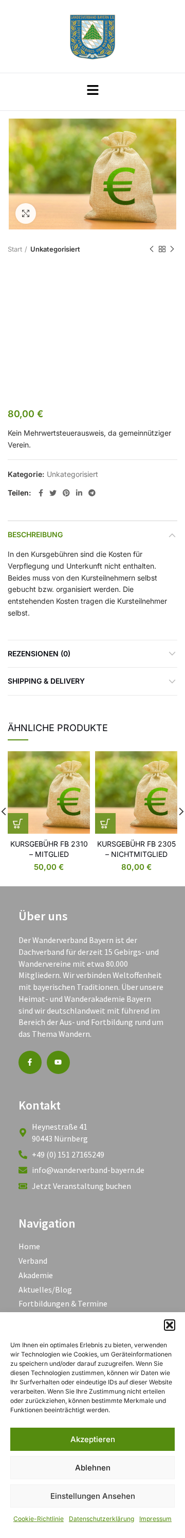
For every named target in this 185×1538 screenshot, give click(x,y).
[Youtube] (58, 1062)
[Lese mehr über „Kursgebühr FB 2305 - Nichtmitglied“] (105, 823)
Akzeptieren (92, 1439)
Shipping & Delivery (46, 680)
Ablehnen (92, 1468)
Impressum (155, 1519)
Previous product (151, 249)
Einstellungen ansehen (92, 1496)
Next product (172, 249)
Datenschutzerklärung (101, 1519)
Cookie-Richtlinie (38, 1519)
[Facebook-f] (30, 1062)
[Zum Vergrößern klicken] (25, 213)
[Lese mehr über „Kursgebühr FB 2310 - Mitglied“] (18, 823)
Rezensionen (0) (39, 653)
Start (15, 249)
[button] (169, 1325)
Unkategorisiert (55, 249)
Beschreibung (35, 534)
